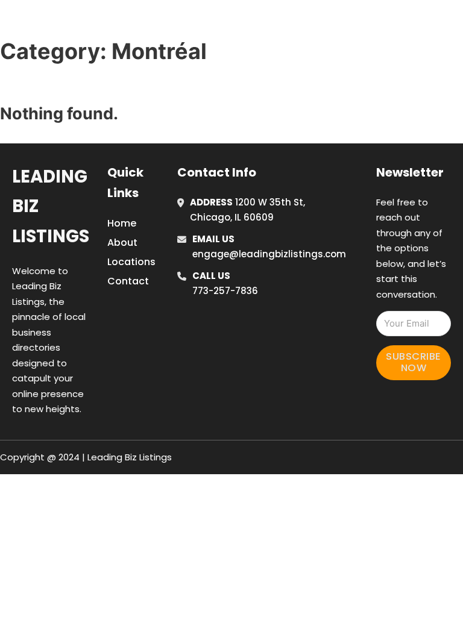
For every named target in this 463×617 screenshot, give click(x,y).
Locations (378, 8)
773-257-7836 (225, 290)
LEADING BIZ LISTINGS (103, 23)
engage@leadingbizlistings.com (269, 254)
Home (324, 8)
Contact (128, 281)
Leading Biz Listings (50, 206)
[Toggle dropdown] (351, 41)
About (122, 242)
